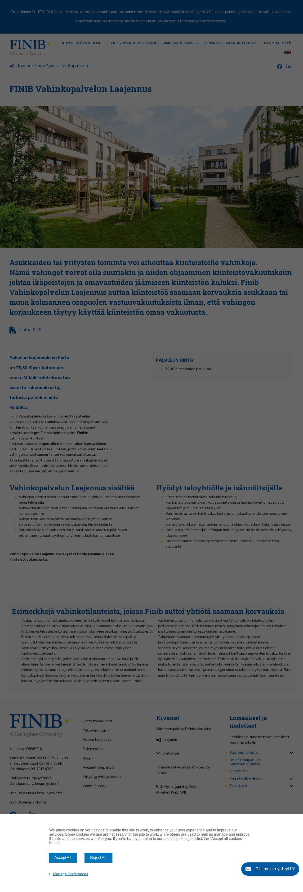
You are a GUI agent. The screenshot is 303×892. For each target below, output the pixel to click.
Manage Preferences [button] (70, 874)
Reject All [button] (98, 858)
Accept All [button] (62, 858)
